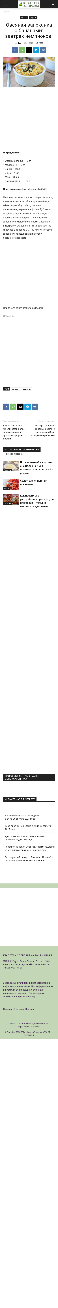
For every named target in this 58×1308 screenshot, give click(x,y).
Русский (27, 964)
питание (15, 389)
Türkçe (6, 967)
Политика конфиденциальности (33, 1023)
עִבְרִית (47, 961)
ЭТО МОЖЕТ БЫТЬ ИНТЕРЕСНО (22, 449)
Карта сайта (23, 1026)
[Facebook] (15, 50)
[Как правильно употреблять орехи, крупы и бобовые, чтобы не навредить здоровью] (11, 499)
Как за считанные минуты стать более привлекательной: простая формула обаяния (14, 432)
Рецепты (33, 17)
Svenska (45, 964)
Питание (24, 17)
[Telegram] (36, 50)
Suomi (23, 961)
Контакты (35, 1026)
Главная (11, 1023)
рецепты (27, 389)
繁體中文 (7, 961)
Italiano (7, 964)
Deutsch (40, 961)
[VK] (43, 50)
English (15, 961)
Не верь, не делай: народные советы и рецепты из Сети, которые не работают (43, 430)
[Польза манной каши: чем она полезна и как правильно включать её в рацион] (11, 466)
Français (31, 961)
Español (36, 964)
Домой (6, 11)
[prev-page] (5, 514)
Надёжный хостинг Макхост (18, 1009)
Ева (19, 43)
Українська (16, 967)
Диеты (6, 488)
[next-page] (10, 514)
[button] (5, 4)
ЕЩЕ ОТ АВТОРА (14, 454)
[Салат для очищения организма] (11, 484)
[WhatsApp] (22, 50)
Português (16, 964)
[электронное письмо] (29, 50)
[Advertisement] (29, 120)
